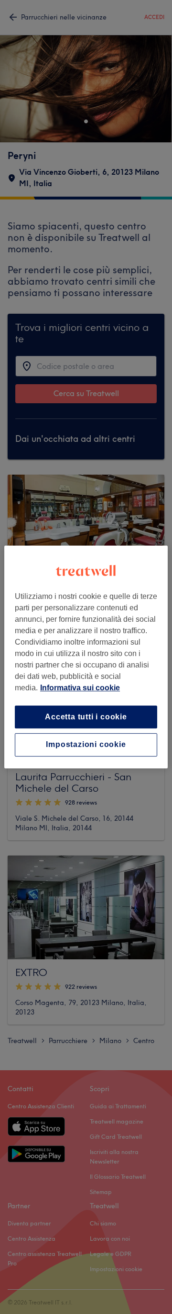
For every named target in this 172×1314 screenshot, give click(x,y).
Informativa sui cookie (80, 688)
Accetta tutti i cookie (86, 717)
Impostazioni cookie (86, 745)
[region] (86, 657)
